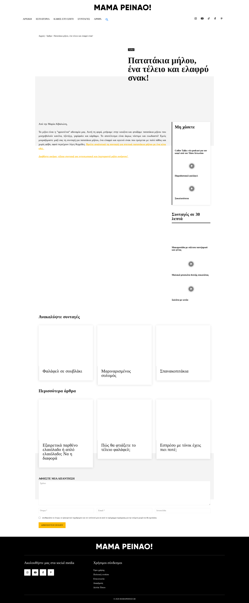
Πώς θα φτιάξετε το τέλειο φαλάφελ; (118, 447)
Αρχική (42, 36)
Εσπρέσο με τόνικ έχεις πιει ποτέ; (180, 447)
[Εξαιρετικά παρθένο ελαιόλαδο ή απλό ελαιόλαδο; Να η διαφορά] (66, 419)
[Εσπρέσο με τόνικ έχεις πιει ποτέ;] (183, 419)
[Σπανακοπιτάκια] (183, 345)
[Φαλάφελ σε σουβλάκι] (66, 345)
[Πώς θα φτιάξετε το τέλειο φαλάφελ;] (124, 419)
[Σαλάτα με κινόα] (191, 289)
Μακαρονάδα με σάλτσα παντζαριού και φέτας (189, 248)
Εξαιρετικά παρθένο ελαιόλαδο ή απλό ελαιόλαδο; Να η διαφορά (60, 451)
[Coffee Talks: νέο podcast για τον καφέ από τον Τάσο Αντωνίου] (192, 140)
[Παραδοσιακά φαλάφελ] (192, 166)
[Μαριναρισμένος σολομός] (124, 345)
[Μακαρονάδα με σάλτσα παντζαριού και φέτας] (191, 236)
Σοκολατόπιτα (182, 198)
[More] (197, 89)
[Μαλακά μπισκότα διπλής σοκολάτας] (191, 264)
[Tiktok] (208, 19)
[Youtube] (202, 19)
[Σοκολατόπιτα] (192, 188)
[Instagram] (195, 19)
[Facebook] (215, 19)
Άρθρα (49, 36)
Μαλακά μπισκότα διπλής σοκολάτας (190, 275)
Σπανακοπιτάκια (174, 371)
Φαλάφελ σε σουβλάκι (62, 371)
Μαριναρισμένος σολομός (116, 373)
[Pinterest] (221, 19)
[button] (106, 19)
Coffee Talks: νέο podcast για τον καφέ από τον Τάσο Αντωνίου (191, 151)
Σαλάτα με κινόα (180, 300)
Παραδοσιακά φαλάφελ (186, 176)
